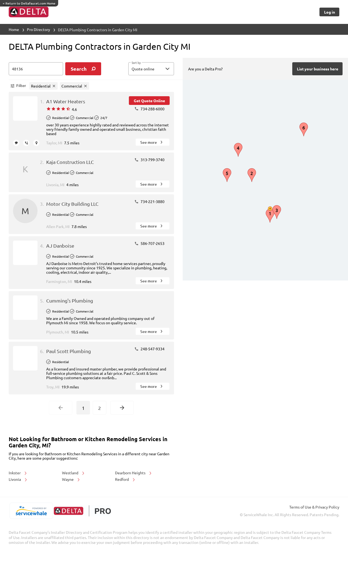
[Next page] (122, 407)
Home (14, 29)
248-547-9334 (152, 348)
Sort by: (136, 63)
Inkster (15, 472)
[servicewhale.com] (31, 511)
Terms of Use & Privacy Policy (314, 506)
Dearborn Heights (130, 472)
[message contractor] (16, 143)
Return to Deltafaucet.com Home (29, 3)
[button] (151, 68)
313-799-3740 (152, 159)
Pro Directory (38, 29)
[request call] (26, 143)
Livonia (15, 479)
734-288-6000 (152, 108)
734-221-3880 (152, 201)
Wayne (68, 479)
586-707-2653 (152, 243)
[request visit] (36, 143)
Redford (122, 479)
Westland (70, 472)
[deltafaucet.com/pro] (82, 510)
